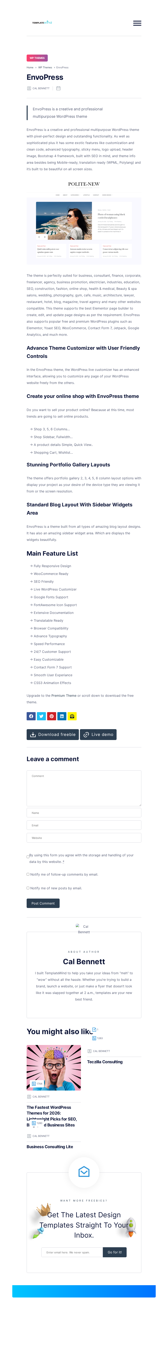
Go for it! (115, 1252)
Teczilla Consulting (105, 1061)
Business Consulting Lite (50, 1146)
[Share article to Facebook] (31, 716)
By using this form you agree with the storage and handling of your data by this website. (81, 858)
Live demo (103, 734)
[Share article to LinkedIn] (61, 716)
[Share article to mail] (72, 716)
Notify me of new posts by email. (56, 888)
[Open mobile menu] (135, 23)
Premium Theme (63, 695)
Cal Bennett (41, 88)
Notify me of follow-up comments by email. (64, 874)
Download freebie (57, 734)
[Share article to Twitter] (41, 716)
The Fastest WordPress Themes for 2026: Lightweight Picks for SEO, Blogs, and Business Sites (52, 1116)
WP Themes (37, 57)
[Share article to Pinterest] (51, 716)
